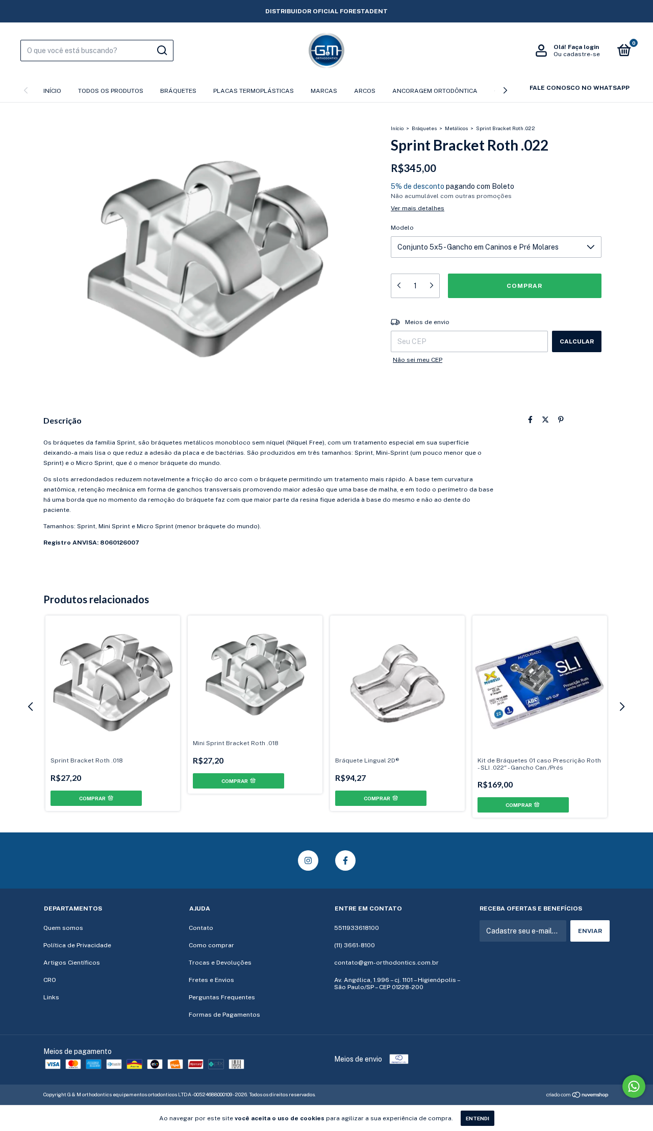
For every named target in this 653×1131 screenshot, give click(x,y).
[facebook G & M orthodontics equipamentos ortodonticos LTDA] (345, 860)
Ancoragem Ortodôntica (435, 90)
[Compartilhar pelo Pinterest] (561, 419)
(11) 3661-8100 (354, 945)
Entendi (477, 1118)
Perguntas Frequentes (222, 997)
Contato (201, 927)
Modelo (402, 227)
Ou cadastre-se (577, 54)
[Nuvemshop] (578, 1096)
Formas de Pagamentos (224, 1014)
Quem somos (63, 927)
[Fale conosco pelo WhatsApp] (633, 1086)
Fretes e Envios (211, 980)
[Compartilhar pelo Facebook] (530, 419)
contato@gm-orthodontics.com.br (386, 962)
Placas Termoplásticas (253, 90)
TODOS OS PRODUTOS (110, 90)
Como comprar (211, 945)
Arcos (364, 90)
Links (51, 997)
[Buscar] (161, 50)
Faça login (583, 47)
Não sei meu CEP (417, 359)
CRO (49, 980)
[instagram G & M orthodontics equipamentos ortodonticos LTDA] (308, 860)
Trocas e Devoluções (220, 962)
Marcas (324, 90)
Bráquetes (178, 90)
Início (52, 90)
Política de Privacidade (77, 945)
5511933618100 (356, 927)
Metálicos (456, 128)
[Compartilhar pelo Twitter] (545, 419)
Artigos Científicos (71, 962)
